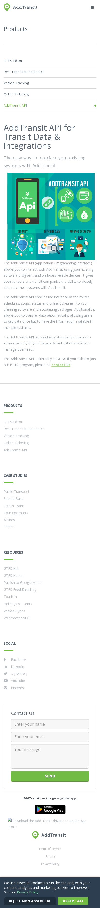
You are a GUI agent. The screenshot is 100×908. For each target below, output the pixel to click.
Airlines (9, 519)
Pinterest (18, 687)
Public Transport (16, 491)
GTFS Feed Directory (20, 589)
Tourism (10, 596)
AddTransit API (15, 105)
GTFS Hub (11, 568)
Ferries (9, 526)
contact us (60, 364)
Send (50, 776)
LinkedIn (17, 666)
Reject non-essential (30, 901)
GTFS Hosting (14, 575)
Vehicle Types (14, 611)
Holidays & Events (18, 604)
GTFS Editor (13, 60)
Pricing (50, 856)
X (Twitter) (19, 673)
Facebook (18, 659)
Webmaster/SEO (17, 618)
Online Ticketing (16, 94)
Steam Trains (14, 505)
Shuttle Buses (14, 498)
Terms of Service (50, 849)
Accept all (73, 901)
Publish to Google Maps (22, 582)
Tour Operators (16, 512)
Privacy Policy (50, 864)
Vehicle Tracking (16, 83)
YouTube (18, 680)
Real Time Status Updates (24, 72)
